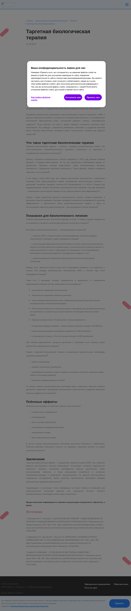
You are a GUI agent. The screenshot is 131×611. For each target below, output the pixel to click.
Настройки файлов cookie (40, 98)
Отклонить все (73, 97)
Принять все (93, 97)
